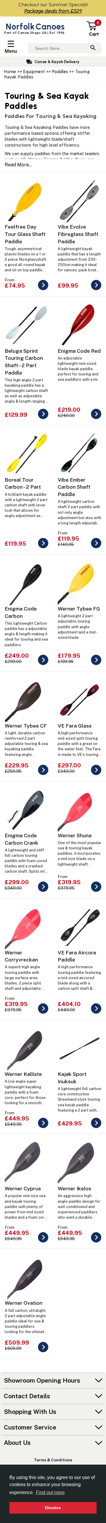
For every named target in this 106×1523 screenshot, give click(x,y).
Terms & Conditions (53, 1460)
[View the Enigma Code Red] (96, 417)
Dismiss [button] (53, 1507)
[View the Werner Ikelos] (96, 1241)
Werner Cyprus (23, 1188)
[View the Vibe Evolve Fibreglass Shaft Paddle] (96, 288)
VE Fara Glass (75, 726)
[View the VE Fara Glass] (96, 773)
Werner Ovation (23, 1303)
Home (10, 71)
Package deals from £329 (53, 11)
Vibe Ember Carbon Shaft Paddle (74, 487)
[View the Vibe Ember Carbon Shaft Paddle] (96, 546)
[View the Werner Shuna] (96, 890)
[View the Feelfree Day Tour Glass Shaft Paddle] (43, 288)
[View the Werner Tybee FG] (96, 663)
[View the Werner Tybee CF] (43, 773)
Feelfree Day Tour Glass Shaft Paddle (25, 234)
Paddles (60, 71)
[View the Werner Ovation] (43, 1350)
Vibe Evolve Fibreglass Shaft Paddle (78, 234)
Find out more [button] (50, 1492)
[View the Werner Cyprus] (43, 1241)
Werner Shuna (75, 835)
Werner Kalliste (23, 1074)
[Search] (93, 48)
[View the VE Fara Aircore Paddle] (96, 1012)
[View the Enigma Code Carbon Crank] (43, 890)
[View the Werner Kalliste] (43, 1126)
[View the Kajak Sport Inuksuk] (96, 1126)
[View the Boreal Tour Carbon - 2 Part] (43, 546)
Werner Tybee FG (79, 608)
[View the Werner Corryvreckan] (43, 1012)
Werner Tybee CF (26, 726)
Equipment (34, 71)
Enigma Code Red (79, 351)
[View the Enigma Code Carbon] (43, 663)
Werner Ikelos (74, 1188)
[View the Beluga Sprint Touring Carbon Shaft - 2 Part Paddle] (43, 417)
